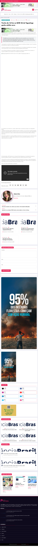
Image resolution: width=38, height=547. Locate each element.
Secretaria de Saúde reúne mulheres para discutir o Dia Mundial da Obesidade (16, 206)
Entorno (3, 530)
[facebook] (10, 185)
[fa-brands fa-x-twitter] (32, 0)
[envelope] (18, 185)
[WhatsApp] (23, 185)
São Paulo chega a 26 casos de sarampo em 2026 (10, 429)
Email (2, 264)
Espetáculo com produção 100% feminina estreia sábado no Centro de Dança (15, 210)
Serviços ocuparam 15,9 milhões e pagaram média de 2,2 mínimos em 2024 (27, 430)
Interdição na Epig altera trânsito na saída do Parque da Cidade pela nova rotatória (19, 485)
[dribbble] (33, 0)
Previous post (4, 205)
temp (2, 536)
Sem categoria (4, 534)
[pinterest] (21, 185)
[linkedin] (15, 185)
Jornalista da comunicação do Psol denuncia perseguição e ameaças (27, 229)
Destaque (3, 477)
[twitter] (13, 185)
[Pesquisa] (35, 10)
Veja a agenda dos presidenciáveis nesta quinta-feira (9, 440)
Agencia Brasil (29, 477)
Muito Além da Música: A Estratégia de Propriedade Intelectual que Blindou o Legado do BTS (9, 239)
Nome (2, 259)
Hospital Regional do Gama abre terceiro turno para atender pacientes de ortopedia (6, 485)
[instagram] (34, 0)
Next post (3, 208)
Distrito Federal (8, 477)
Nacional (3, 532)
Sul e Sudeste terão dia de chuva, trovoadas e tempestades (27, 440)
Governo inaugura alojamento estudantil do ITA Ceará (8, 229)
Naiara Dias (17, 194)
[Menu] (33, 10)
